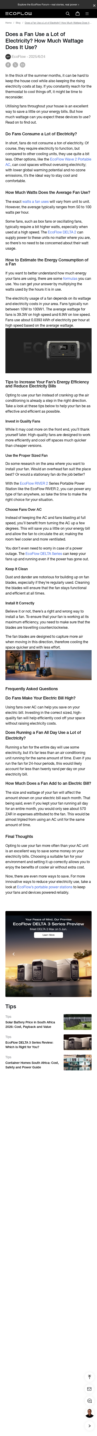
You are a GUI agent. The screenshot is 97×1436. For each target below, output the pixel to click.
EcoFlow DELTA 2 (61, 232)
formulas (69, 278)
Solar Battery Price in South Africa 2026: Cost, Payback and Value (30, 1024)
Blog (18, 23)
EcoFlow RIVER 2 (34, 483)
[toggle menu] (87, 13)
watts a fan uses (35, 201)
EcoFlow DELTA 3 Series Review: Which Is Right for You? (29, 1045)
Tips (8, 1016)
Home (8, 23)
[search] (68, 13)
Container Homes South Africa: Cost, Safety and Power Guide (32, 1065)
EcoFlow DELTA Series (43, 554)
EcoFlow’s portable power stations (44, 887)
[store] (78, 13)
